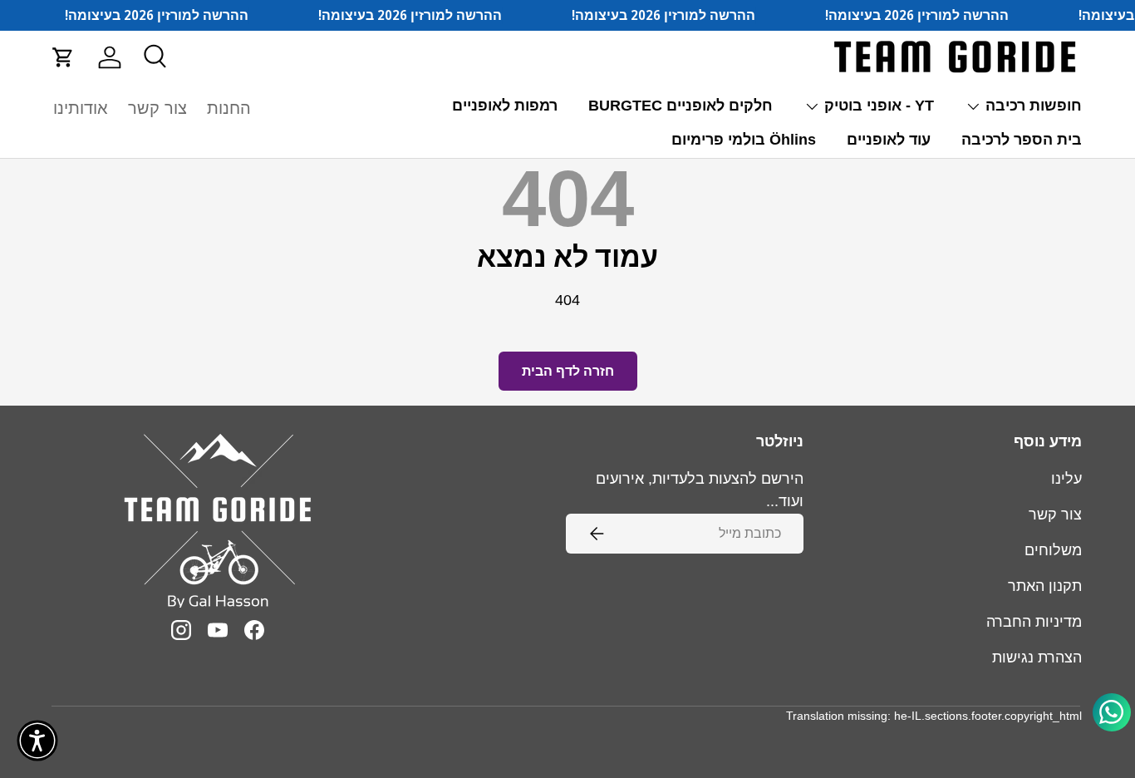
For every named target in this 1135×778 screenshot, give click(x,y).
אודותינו (80, 108)
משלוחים (1053, 550)
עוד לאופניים (889, 139)
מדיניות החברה (1034, 621)
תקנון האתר (1045, 586)
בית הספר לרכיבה (1021, 139)
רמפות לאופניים (505, 105)
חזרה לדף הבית (568, 371)
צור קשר (157, 108)
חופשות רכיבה (1033, 105)
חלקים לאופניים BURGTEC (680, 105)
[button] (63, 57)
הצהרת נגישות (1037, 657)
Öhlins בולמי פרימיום (743, 139)
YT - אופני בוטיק (879, 105)
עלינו (1066, 478)
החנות (229, 108)
